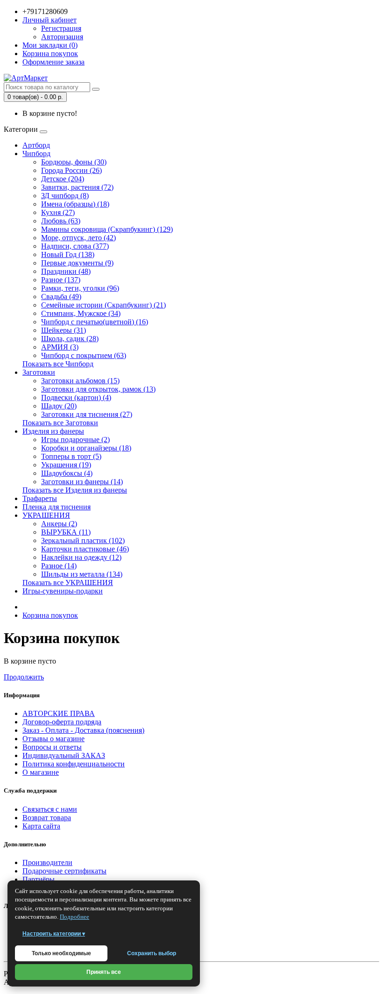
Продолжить (24, 677)
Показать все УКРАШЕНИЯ (67, 582)
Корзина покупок (50, 615)
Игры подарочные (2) (75, 439)
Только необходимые (61, 953)
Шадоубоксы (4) (66, 473)
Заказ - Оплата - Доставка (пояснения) (83, 730)
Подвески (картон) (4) (76, 397)
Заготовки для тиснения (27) (86, 414)
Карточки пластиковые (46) (85, 549)
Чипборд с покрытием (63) (83, 355)
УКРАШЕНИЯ (46, 515)
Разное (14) (59, 566)
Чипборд (36, 153)
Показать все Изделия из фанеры (74, 490)
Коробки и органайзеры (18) (86, 448)
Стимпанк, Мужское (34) (81, 313)
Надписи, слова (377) (75, 246)
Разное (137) (60, 280)
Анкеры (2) (59, 524)
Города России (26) (71, 170)
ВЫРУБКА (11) (66, 532)
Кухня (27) (58, 212)
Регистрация (61, 28)
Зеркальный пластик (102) (83, 540)
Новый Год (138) (67, 254)
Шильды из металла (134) (81, 574)
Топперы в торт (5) (71, 456)
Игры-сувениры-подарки (62, 591)
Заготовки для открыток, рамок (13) (98, 389)
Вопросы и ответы (52, 747)
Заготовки (38, 372)
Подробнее (74, 916)
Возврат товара (46, 818)
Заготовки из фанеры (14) (82, 482)
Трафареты (39, 498)
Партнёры (38, 879)
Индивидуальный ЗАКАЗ (63, 755)
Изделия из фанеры (53, 431)
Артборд (36, 145)
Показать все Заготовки (60, 423)
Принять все (103, 972)
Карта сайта (41, 826)
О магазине (40, 772)
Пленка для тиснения (56, 507)
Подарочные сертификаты (64, 871)
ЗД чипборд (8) (65, 196)
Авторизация (62, 37)
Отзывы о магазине (53, 739)
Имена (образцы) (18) (75, 204)
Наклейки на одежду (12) (81, 557)
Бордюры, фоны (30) (73, 162)
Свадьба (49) (61, 296)
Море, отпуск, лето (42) (78, 238)
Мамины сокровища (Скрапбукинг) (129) (107, 229)
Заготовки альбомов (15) (80, 381)
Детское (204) (62, 179)
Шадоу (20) (59, 406)
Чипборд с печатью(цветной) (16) (94, 322)
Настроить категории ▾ (53, 933)
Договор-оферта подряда (61, 722)
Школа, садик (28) (70, 339)
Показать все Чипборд (57, 364)
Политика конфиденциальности (73, 764)
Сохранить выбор (151, 953)
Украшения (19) (66, 465)
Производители (47, 862)
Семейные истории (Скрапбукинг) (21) (103, 305)
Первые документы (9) (77, 263)
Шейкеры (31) (63, 330)
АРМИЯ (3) (59, 347)
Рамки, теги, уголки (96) (80, 288)
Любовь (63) (60, 221)
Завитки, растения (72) (77, 187)
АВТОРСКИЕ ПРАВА (58, 713)
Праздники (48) (66, 271)
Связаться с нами (49, 809)
